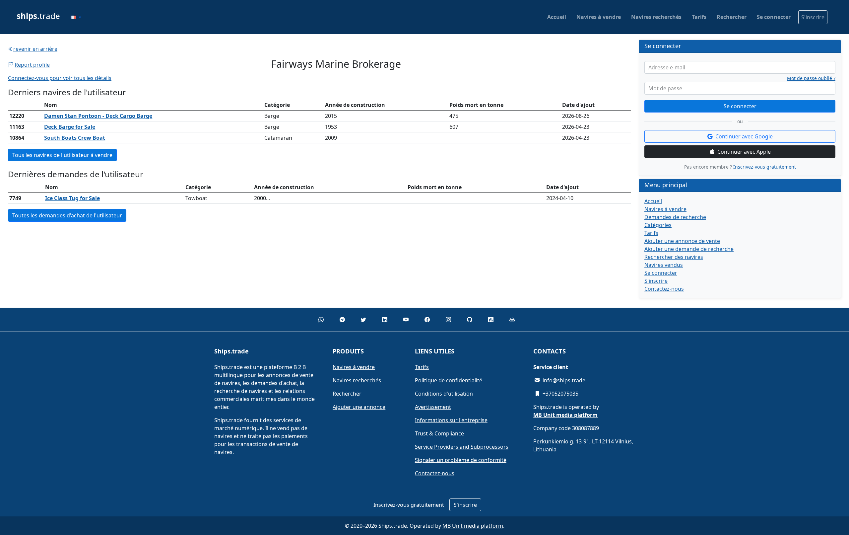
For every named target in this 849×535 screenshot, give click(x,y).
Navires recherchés (656, 17)
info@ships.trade (564, 380)
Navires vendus (663, 264)
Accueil (556, 17)
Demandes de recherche (675, 217)
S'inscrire (812, 17)
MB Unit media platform (472, 525)
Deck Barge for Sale (69, 126)
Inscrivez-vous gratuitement (764, 167)
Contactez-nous (664, 288)
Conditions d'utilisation (444, 393)
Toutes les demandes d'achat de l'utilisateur (67, 215)
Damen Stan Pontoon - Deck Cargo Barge (98, 115)
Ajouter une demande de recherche (689, 249)
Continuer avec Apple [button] (744, 151)
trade (38, 15)
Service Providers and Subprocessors (461, 446)
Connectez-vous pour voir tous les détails (59, 78)
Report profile (32, 64)
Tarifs (699, 17)
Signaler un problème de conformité (460, 460)
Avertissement (433, 407)
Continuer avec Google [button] (744, 136)
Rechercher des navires (673, 257)
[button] (76, 17)
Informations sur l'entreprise (451, 420)
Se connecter (774, 17)
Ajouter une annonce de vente (682, 241)
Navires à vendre (598, 17)
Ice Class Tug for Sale (72, 198)
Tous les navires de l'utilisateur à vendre (62, 155)
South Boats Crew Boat (74, 137)
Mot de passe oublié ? (811, 78)
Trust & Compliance (439, 433)
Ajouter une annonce (359, 407)
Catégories (658, 225)
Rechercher (732, 17)
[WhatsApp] (321, 320)
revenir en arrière (35, 48)
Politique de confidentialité (448, 380)
